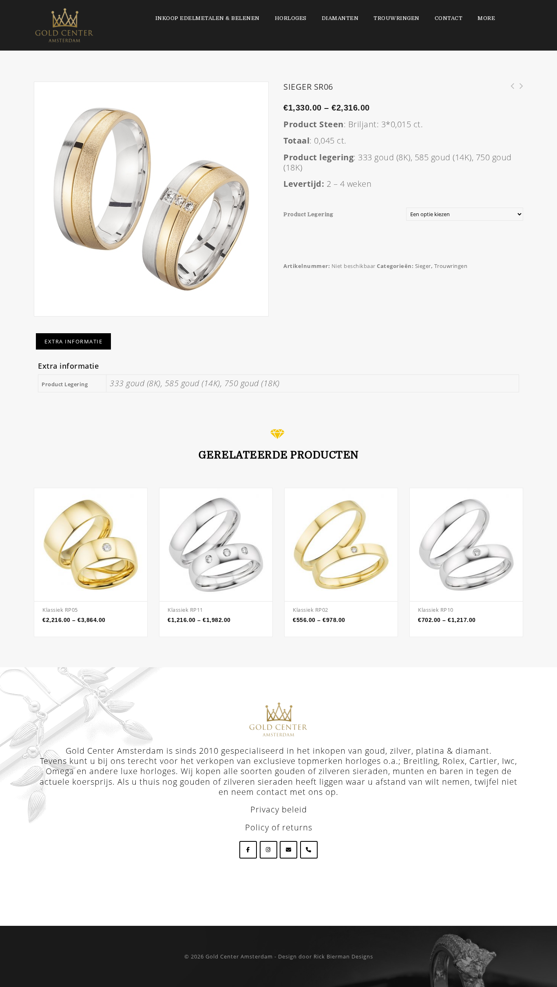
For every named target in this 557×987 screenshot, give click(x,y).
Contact (449, 18)
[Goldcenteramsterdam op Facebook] (248, 850)
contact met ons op (296, 791)
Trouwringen (397, 18)
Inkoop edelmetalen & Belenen (207, 18)
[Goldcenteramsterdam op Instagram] (268, 850)
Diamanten (340, 18)
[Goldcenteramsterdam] (64, 24)
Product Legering (308, 214)
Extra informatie (73, 341)
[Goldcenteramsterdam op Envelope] (288, 850)
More (486, 18)
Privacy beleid (278, 809)
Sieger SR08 (509, 91)
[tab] (73, 341)
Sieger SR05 (518, 91)
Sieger (423, 266)
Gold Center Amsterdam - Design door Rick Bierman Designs (289, 956)
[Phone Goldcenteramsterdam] (309, 850)
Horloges (291, 18)
